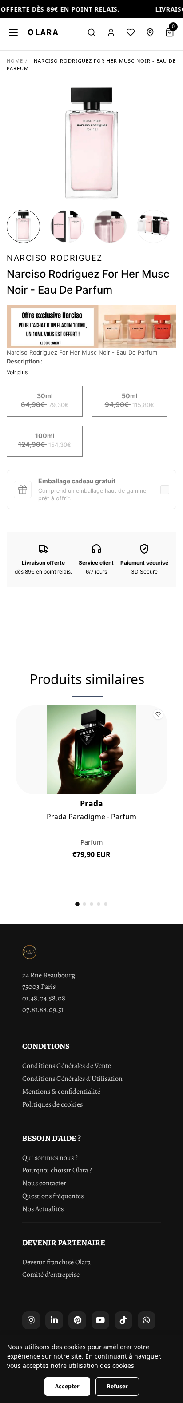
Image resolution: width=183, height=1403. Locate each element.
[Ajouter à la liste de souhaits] (158, 714)
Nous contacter (44, 1183)
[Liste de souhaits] (130, 32)
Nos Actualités (43, 1209)
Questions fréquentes (53, 1196)
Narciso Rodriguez (55, 258)
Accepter (67, 1386)
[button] (23, 226)
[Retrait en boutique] (150, 32)
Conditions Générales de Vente (66, 1066)
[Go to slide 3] (91, 904)
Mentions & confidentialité (61, 1091)
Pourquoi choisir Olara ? (57, 1170)
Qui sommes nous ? (50, 1158)
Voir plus (17, 372)
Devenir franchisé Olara (56, 1262)
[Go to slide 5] (105, 904)
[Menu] (13, 32)
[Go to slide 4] (98, 904)
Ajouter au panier (91, 861)
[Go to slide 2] (84, 904)
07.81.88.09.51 (43, 1010)
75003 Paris (39, 987)
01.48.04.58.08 (43, 998)
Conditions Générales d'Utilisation (72, 1079)
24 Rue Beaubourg (48, 975)
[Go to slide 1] (77, 904)
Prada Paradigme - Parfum (91, 817)
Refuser (117, 1386)
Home (15, 60)
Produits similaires (87, 679)
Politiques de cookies (52, 1104)
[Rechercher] (91, 32)
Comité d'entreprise (51, 1274)
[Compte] (111, 32)
